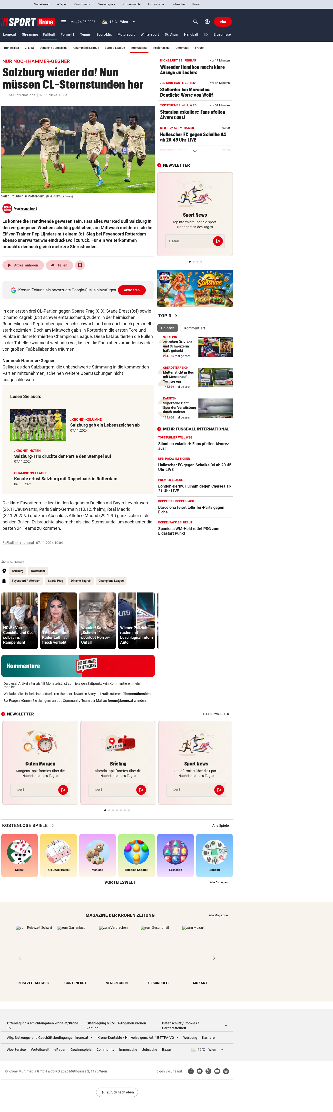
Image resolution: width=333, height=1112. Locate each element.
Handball (191, 34)
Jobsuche (178, 4)
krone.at (9, 34)
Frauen (199, 48)
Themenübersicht (137, 694)
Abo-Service (16, 1049)
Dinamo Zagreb (81, 580)
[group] (19, 620)
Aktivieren (132, 290)
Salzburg (17, 571)
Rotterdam (38, 571)
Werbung (190, 1038)
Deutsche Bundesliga (54, 48)
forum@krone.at (120, 701)
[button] (207, 34)
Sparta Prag (55, 580)
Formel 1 (67, 34)
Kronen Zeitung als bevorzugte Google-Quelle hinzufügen (79, 290)
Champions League (86, 48)
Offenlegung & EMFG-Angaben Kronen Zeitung (116, 1025)
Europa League (115, 48)
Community (82, 4)
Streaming (30, 34)
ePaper (62, 4)
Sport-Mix (104, 34)
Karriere (208, 1038)
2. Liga (29, 48)
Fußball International (19, 95)
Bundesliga (11, 48)
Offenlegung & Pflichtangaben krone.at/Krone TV (42, 1025)
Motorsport (126, 34)
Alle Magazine (218, 915)
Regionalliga (161, 48)
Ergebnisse (222, 34)
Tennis (85, 34)
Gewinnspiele (106, 4)
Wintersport (150, 34)
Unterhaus (182, 48)
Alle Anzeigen (219, 882)
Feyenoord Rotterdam (26, 580)
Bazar (196, 4)
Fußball (49, 34)
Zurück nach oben (117, 1092)
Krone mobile (131, 4)
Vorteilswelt (41, 4)
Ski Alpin (171, 34)
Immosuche (156, 4)
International (139, 48)
